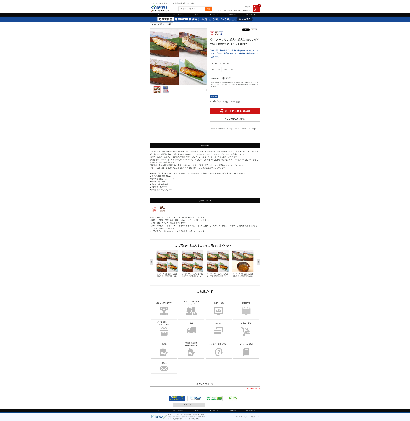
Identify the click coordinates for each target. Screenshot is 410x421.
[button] (151, 262)
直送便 (228, 78)
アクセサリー (232, 14)
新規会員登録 (228, 10)
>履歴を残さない (253, 388)
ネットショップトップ (176, 415)
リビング (195, 14)
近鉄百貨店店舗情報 (191, 415)
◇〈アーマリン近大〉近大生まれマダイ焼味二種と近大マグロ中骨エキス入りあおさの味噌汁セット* (242, 275)
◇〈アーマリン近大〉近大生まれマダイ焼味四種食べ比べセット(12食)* (192, 275)
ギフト (160, 14)
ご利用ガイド (246, 10)
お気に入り (237, 10)
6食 (213, 69)
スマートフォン (189, 405)
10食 (225, 69)
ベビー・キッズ (250, 14)
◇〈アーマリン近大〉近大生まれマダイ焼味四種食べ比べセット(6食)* (217, 275)
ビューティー (214, 14)
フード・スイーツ (178, 14)
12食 (232, 69)
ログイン (219, 10)
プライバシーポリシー (242, 417)
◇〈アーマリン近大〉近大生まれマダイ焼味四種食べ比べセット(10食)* (167, 275)
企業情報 (201, 415)
